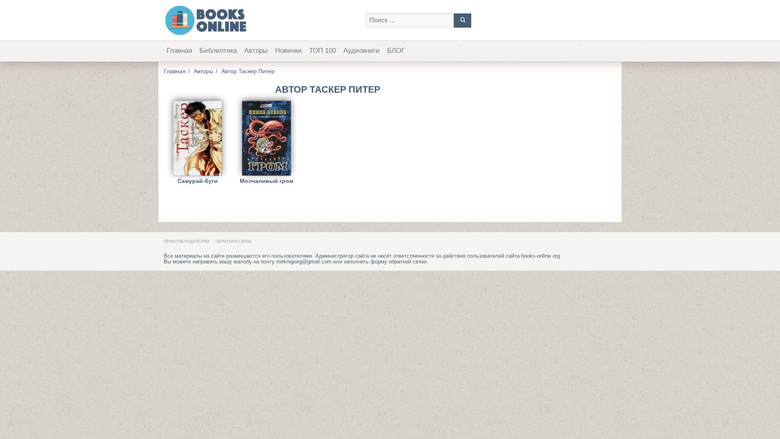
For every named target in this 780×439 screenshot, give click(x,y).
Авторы (256, 50)
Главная (179, 50)
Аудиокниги (361, 50)
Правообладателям (186, 241)
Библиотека (218, 50)
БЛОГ (396, 50)
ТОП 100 (322, 50)
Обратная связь (233, 241)
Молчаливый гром (266, 181)
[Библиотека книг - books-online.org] (261, 20)
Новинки (288, 50)
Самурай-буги (198, 181)
